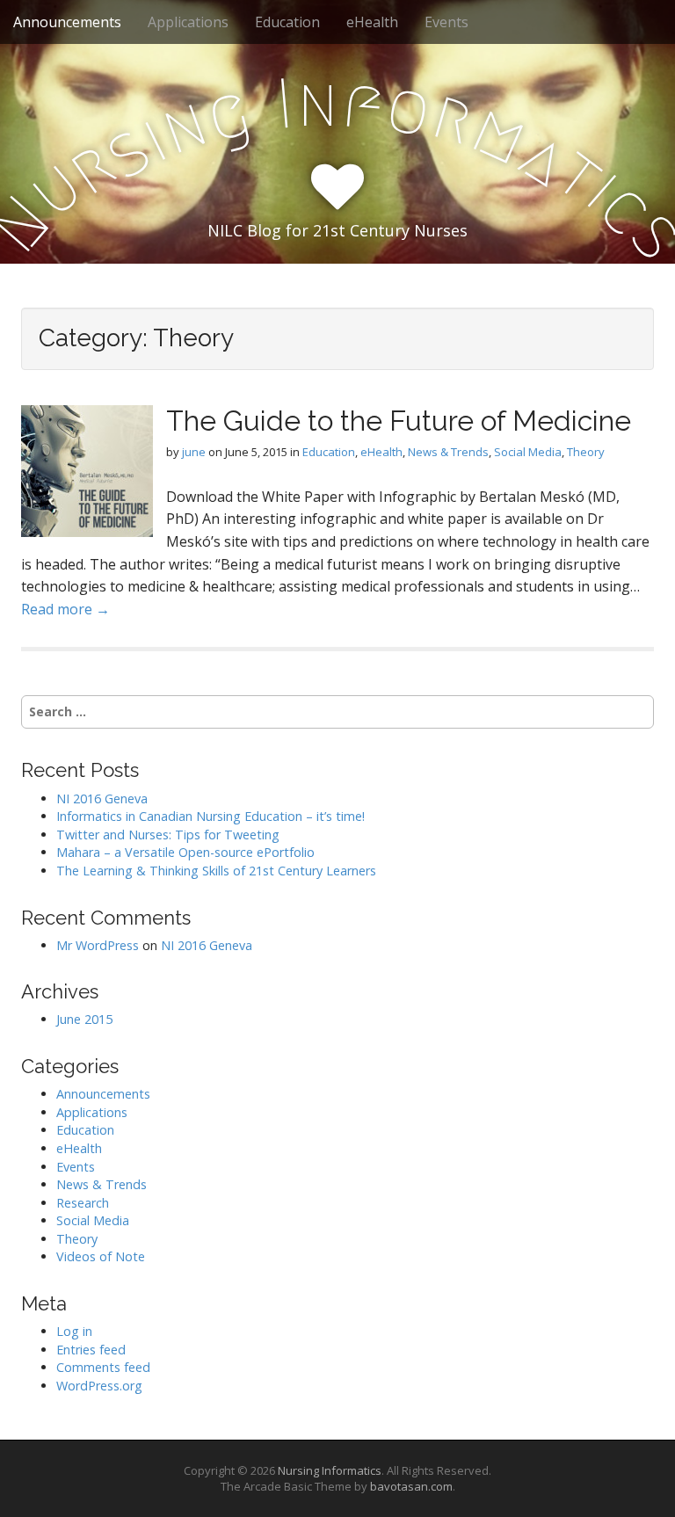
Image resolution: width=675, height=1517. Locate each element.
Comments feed (103, 1367)
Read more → (65, 609)
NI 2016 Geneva (102, 798)
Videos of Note (100, 1256)
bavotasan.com (411, 1486)
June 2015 (84, 1019)
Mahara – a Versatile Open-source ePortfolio (185, 852)
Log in (74, 1331)
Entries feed (91, 1349)
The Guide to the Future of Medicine (398, 420)
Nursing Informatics (329, 1470)
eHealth (372, 22)
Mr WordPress (97, 945)
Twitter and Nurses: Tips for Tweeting (167, 834)
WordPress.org (99, 1385)
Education (287, 22)
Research (82, 1202)
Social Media (528, 452)
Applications (188, 22)
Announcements (67, 22)
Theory (586, 452)
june (194, 452)
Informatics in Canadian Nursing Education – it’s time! (210, 816)
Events (446, 22)
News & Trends (448, 452)
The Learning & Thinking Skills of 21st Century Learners (216, 870)
